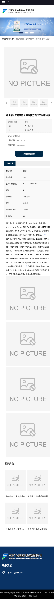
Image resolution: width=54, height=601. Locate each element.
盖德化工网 (33, 596)
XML (45, 593)
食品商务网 (22, 596)
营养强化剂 (40, 39)
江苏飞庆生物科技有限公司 (31, 593)
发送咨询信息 (29, 154)
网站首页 (20, 39)
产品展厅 (30, 39)
